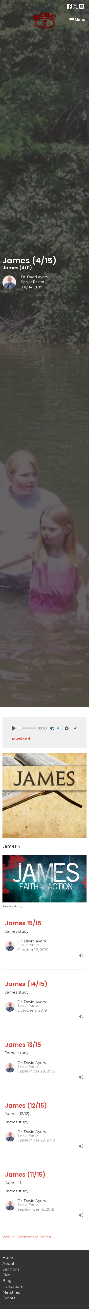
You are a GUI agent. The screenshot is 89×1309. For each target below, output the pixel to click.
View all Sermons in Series (26, 1237)
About (8, 1263)
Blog (6, 1280)
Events (8, 1298)
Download (20, 739)
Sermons (10, 1269)
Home (8, 1257)
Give (6, 1275)
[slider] (28, 728)
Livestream (12, 1286)
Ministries (11, 1292)
